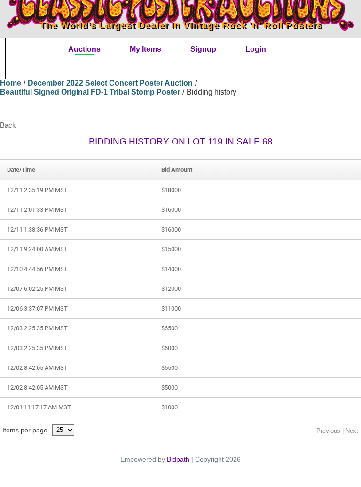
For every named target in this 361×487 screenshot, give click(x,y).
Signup (203, 49)
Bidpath (178, 459)
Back (8, 125)
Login (255, 49)
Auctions (84, 49)
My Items (145, 49)
